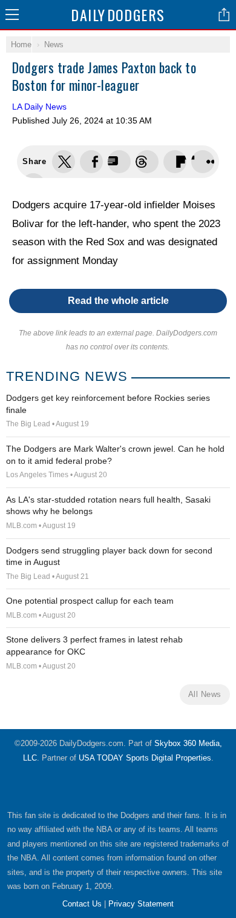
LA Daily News (39, 106)
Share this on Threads (119, 161)
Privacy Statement (141, 903)
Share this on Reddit (202, 161)
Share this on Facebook (91, 161)
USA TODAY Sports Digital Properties (145, 757)
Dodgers (118, 14)
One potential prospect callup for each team (90, 601)
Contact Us (82, 903)
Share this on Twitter (63, 161)
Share (224, 14)
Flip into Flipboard (174, 161)
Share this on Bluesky (147, 161)
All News (204, 694)
